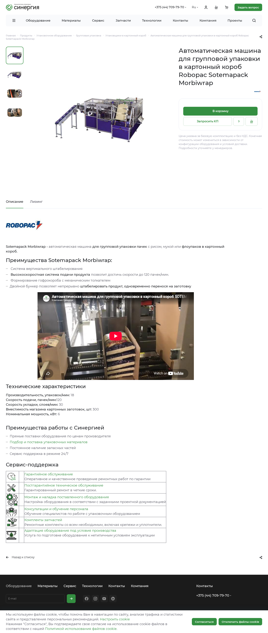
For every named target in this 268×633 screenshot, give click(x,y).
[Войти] (206, 7)
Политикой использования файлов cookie (81, 629)
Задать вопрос (248, 7)
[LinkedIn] (113, 598)
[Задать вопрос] (238, 121)
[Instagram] (95, 598)
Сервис (70, 586)
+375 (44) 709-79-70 (169, 7)
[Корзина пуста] (226, 7)
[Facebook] (86, 598)
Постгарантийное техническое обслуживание (63, 485)
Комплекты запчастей (43, 520)
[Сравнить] (251, 121)
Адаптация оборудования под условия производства (70, 531)
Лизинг (36, 202)
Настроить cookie (115, 619)
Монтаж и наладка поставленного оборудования (66, 497)
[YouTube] (104, 598)
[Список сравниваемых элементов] (216, 7)
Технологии (92, 586)
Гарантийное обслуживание (48, 474)
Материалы (48, 586)
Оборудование (19, 586)
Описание (14, 202)
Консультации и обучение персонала (56, 509)
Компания (139, 586)
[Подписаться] (71, 598)
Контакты (116, 586)
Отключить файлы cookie (240, 621)
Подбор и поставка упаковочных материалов (49, 442)
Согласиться (204, 621)
